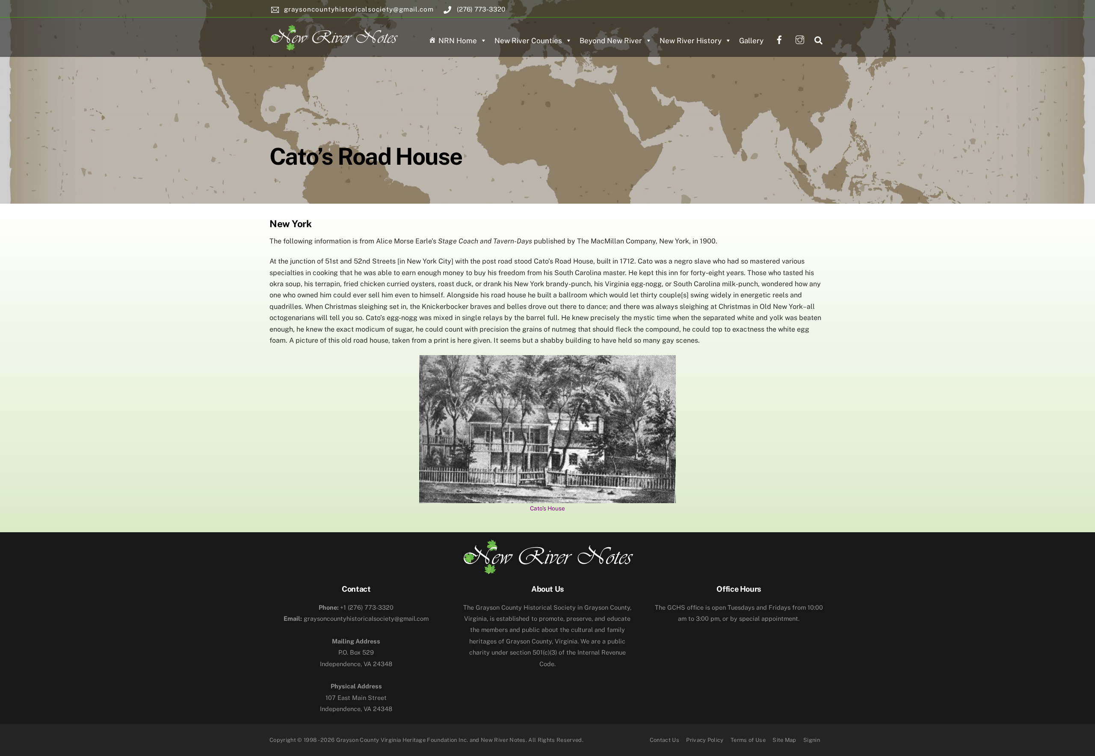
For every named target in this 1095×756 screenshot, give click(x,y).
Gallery (751, 40)
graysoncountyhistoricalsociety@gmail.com (356, 618)
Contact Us (664, 740)
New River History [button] (691, 40)
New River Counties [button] (528, 40)
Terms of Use (748, 740)
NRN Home (457, 40)
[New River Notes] (333, 36)
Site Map (784, 740)
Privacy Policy (705, 740)
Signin (811, 740)
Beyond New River (611, 40)
